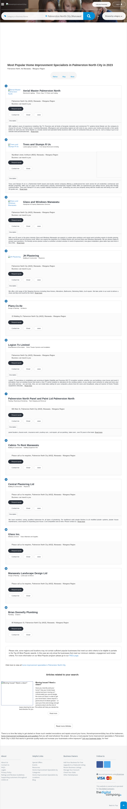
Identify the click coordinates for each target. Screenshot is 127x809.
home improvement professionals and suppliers (19, 736)
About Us (4, 762)
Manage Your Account (71, 770)
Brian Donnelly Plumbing (23, 612)
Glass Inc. (14, 534)
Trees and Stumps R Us (37, 144)
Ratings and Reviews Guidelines (12, 775)
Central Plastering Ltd (21, 484)
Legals (3, 770)
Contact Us (5, 765)
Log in (118, 4)
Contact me (15, 115)
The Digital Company (106, 789)
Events (34, 765)
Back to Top (113, 805)
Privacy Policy (6, 772)
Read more (34, 131)
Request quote (16, 109)
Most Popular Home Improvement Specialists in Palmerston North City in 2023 (60, 65)
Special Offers (37, 762)
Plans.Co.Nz (15, 306)
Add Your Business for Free (73, 762)
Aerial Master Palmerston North (41, 90)
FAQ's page (73, 655)
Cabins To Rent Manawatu (23, 445)
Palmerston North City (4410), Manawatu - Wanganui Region (33, 101)
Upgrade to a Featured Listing (74, 765)
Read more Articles (63, 726)
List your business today (91, 738)
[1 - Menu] (3, 5)
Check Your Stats (70, 772)
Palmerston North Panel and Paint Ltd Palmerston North (41, 398)
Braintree (120, 774)
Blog (34, 780)
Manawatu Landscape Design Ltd (27, 573)
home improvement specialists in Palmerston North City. (44, 665)
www (39, 115)
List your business (101, 4)
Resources (36, 767)
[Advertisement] (63, 41)
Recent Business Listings (72, 767)
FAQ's (3, 767)
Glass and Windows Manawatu (41, 202)
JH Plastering (31, 255)
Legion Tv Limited (19, 345)
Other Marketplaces (71, 775)
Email (28, 115)
